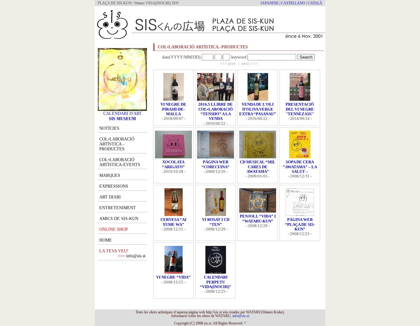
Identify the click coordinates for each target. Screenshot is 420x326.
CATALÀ (315, 3)
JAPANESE (269, 3)
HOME (105, 240)
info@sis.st (135, 256)
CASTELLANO (293, 3)
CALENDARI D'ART (122, 113)
